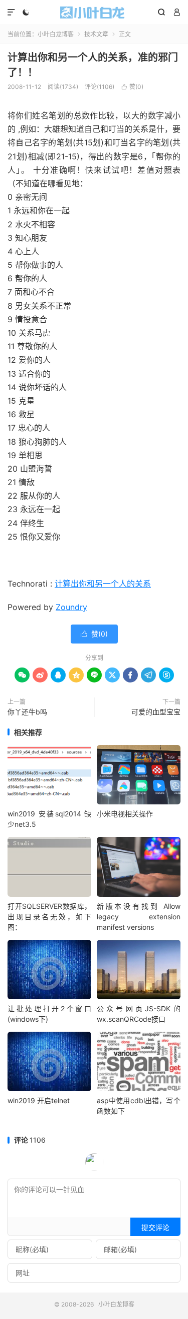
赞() (132, 86)
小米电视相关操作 (125, 813)
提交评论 (155, 1227)
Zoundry (71, 607)
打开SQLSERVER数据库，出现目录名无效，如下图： (49, 916)
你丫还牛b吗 (27, 711)
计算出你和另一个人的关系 (103, 584)
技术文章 (96, 34)
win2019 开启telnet (39, 1100)
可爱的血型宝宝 (155, 711)
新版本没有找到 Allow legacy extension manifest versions (138, 916)
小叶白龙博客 (94, 12)
